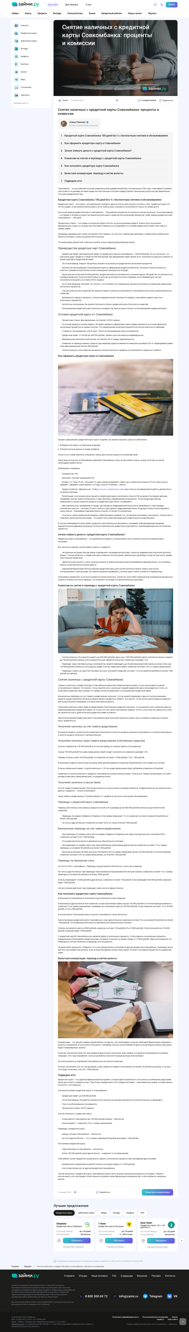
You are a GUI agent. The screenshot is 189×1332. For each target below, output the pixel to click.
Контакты (170, 1276)
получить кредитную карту (111, 489)
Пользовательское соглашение (155, 1317)
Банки (92, 13)
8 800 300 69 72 (96, 1296)
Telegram (155, 1296)
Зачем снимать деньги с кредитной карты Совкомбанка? (98, 150)
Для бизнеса (71, 4)
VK (176, 1296)
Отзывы (83, 1276)
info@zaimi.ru (128, 1296)
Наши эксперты (100, 1276)
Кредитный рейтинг (111, 13)
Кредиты (42, 13)
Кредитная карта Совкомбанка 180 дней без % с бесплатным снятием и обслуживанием (116, 135)
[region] (31, 60)
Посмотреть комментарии (157, 1192)
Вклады (57, 13)
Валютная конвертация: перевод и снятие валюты (93, 173)
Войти (172, 4)
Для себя (53, 4)
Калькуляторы (75, 13)
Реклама (156, 1276)
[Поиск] (155, 5)
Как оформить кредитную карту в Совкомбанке (92, 143)
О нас (88, 4)
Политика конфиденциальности (125, 1317)
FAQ (114, 1276)
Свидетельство (17, 1324)
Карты (28, 13)
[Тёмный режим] (162, 5)
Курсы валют (135, 13)
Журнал (152, 13)
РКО (142, 1213)
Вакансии (142, 1276)
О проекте (69, 1276)
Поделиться (167, 100)
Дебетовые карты (86, 1213)
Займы (15, 13)
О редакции (127, 1276)
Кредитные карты (64, 1213)
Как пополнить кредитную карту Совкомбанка (91, 165)
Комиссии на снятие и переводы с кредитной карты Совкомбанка (102, 158)
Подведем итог (73, 180)
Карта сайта (173, 1319)
